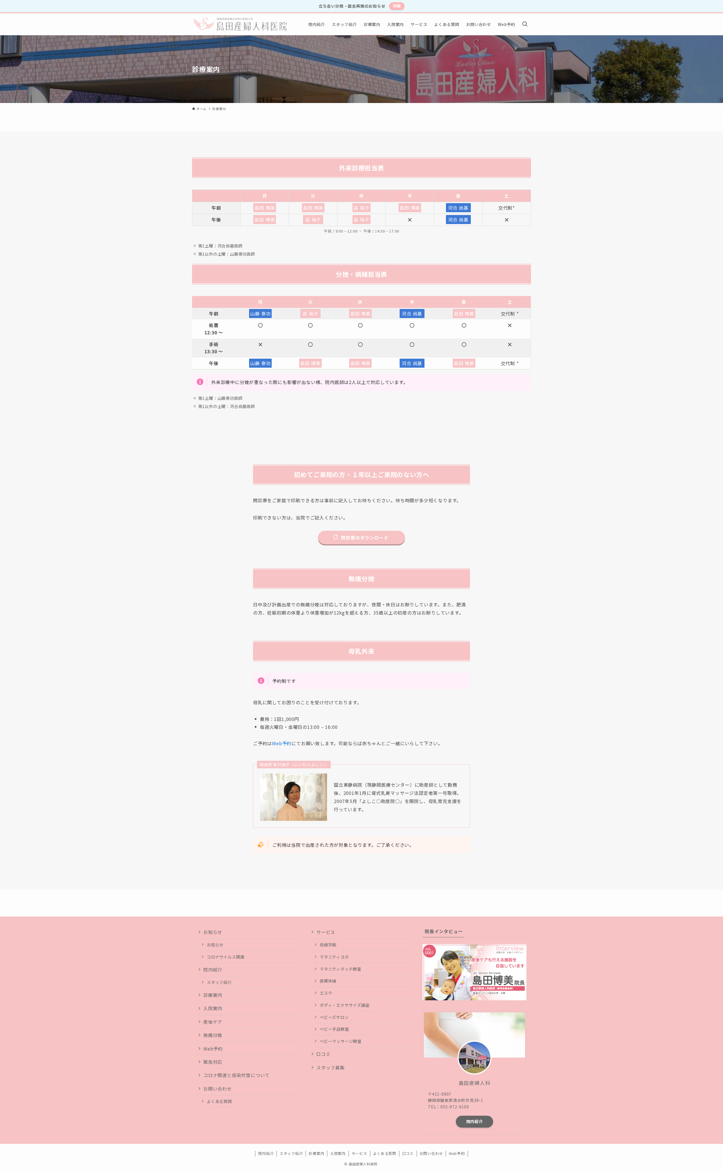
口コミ (323, 1054)
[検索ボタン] (525, 24)
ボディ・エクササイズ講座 (345, 1005)
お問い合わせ (217, 1088)
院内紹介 (212, 969)
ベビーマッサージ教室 (341, 1041)
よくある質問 (219, 1101)
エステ (326, 993)
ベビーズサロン (334, 1017)
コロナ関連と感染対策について (236, 1075)
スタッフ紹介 (219, 982)
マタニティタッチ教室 (340, 969)
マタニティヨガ (334, 957)
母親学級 (328, 945)
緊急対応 (212, 1061)
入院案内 (212, 1008)
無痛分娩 (212, 1035)
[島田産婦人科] (239, 24)
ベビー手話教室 (334, 1029)
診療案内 (212, 995)
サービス (325, 932)
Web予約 (281, 743)
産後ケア (212, 1021)
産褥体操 (328, 981)
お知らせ (212, 932)
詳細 (397, 5)
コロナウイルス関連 (225, 957)
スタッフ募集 (330, 1067)
